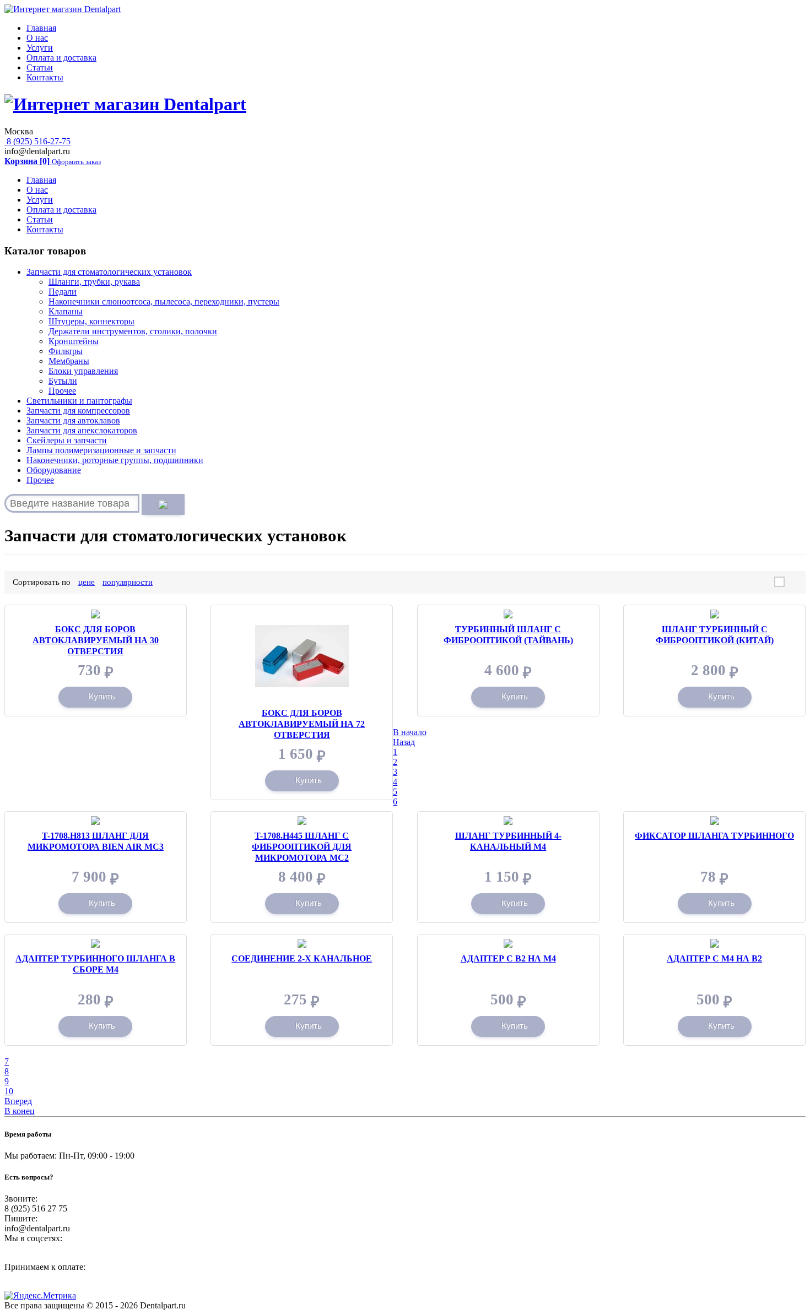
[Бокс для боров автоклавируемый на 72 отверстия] (302, 614)
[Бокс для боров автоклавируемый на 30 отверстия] (95, 614)
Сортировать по (42, 582)
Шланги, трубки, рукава (94, 281)
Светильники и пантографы (79, 400)
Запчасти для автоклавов (73, 420)
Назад (404, 742)
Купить (102, 696)
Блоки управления (83, 371)
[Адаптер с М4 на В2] (714, 943)
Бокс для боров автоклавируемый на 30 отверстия (96, 640)
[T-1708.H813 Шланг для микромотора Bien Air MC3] (95, 820)
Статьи (39, 67)
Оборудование (53, 470)
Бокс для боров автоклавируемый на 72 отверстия (302, 724)
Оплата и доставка (61, 57)
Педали (62, 291)
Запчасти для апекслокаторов (81, 430)
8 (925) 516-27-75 (37, 141)
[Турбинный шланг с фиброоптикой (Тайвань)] (508, 614)
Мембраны (68, 361)
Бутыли (62, 380)
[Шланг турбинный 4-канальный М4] (508, 820)
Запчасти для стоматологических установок (109, 271)
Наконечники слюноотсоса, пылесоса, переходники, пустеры (163, 301)
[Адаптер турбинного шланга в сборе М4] (95, 943)
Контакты (44, 77)
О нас (37, 37)
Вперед (18, 1101)
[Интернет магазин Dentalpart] (62, 9)
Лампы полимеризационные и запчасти (101, 450)
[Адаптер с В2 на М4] (508, 943)
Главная (41, 27)
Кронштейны (73, 341)
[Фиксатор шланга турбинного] (714, 820)
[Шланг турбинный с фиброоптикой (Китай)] (714, 614)
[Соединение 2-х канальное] (302, 943)
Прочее (62, 390)
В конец (19, 1111)
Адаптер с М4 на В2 (714, 958)
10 (8, 1091)
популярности (127, 582)
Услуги (39, 47)
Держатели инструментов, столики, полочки (132, 331)
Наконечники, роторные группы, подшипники (114, 460)
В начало (409, 732)
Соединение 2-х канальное (301, 958)
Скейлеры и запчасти (66, 440)
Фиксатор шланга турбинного (714, 835)
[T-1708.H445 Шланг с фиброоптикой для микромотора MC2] (302, 820)
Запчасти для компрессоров (78, 410)
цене (86, 582)
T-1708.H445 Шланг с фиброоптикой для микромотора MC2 (302, 846)
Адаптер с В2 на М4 (508, 958)
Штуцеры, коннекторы (91, 321)
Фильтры (65, 351)
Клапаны (65, 311)
